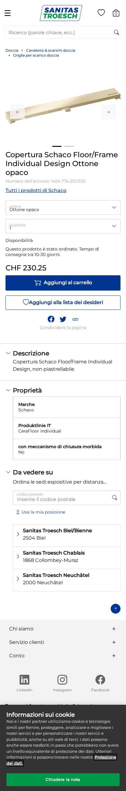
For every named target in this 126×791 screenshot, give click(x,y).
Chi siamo (21, 629)
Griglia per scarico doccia (36, 55)
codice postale (30, 494)
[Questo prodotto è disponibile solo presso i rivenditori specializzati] (114, 498)
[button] (75, 319)
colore (15, 206)
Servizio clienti (26, 642)
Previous (17, 111)
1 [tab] (56, 146)
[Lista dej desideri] (101, 14)
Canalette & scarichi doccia (50, 50)
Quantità (17, 225)
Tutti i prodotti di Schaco (36, 190)
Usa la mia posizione (43, 512)
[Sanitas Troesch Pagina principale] (61, 13)
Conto (16, 656)
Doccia (12, 50)
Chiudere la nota (63, 779)
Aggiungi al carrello (68, 282)
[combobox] (63, 32)
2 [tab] (69, 146)
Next (108, 111)
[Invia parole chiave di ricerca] (116, 32)
